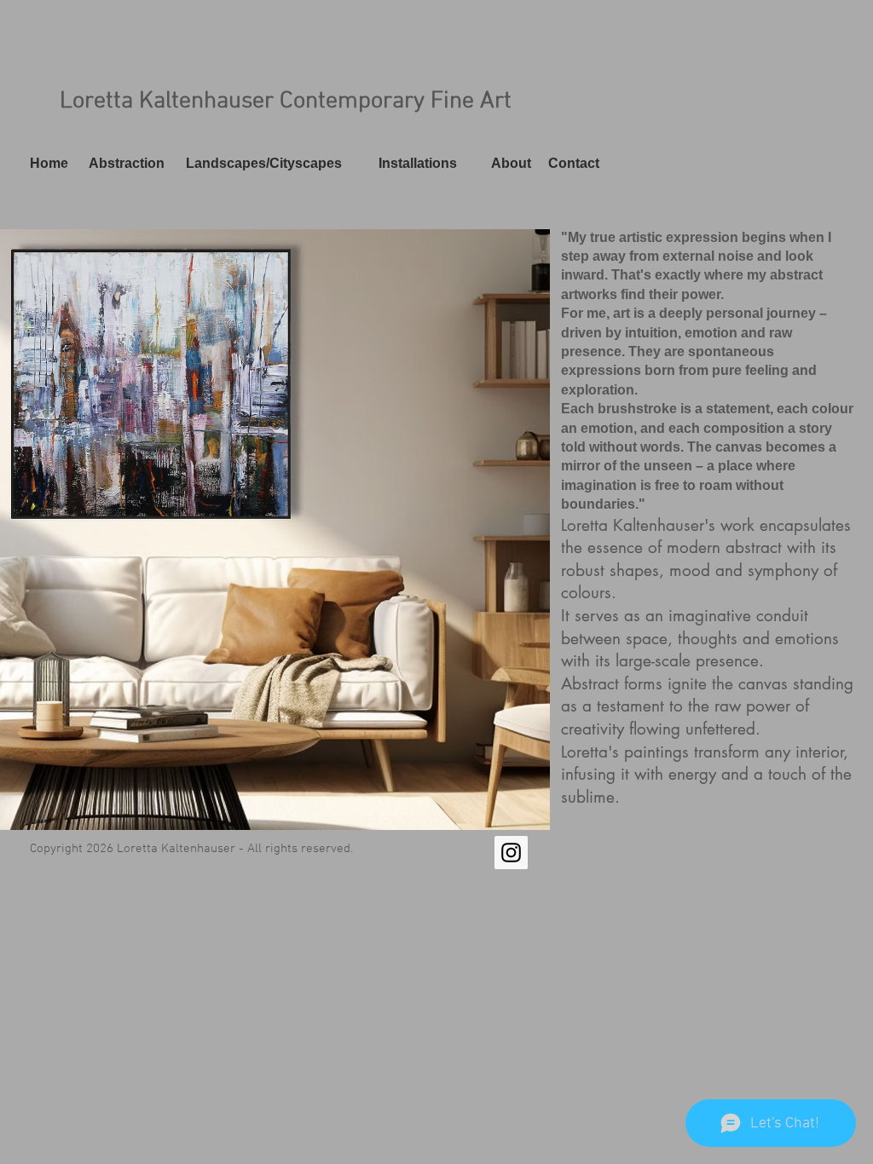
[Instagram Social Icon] (511, 852)
